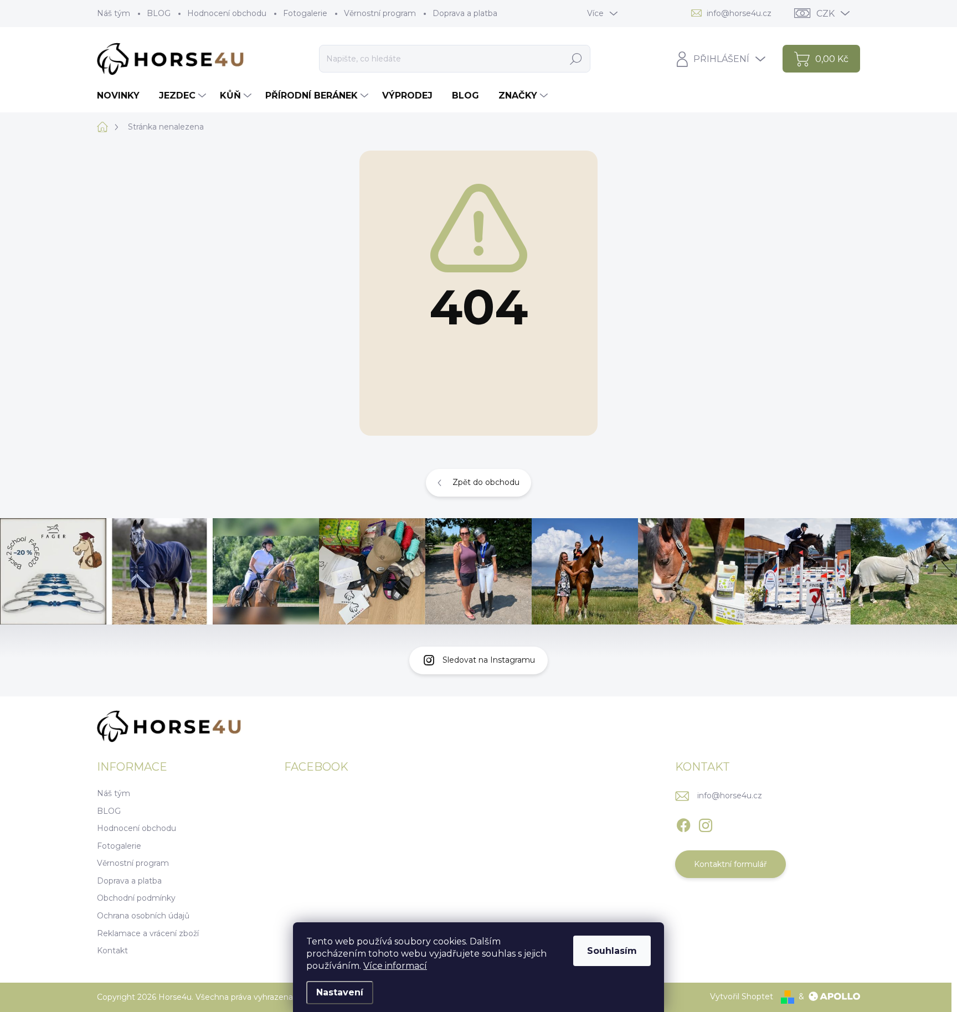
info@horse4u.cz (729, 796)
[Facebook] (683, 823)
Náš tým (113, 13)
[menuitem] (122, 95)
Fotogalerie (305, 13)
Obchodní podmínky (136, 898)
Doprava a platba (465, 13)
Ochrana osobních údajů (143, 916)
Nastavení (339, 992)
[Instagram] (705, 823)
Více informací (395, 966)
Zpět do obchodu (485, 482)
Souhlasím (612, 951)
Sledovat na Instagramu (489, 660)
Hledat (576, 59)
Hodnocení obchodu (226, 13)
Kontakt (112, 951)
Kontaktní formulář (730, 864)
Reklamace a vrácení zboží (148, 933)
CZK (825, 13)
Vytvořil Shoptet (741, 996)
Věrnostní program (380, 13)
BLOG (159, 13)
